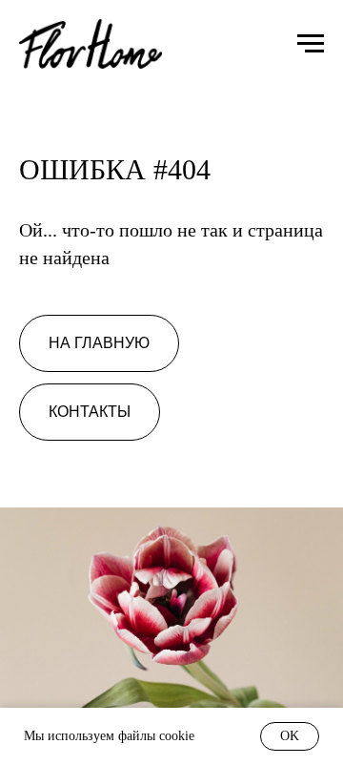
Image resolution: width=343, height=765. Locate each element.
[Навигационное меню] (310, 43)
